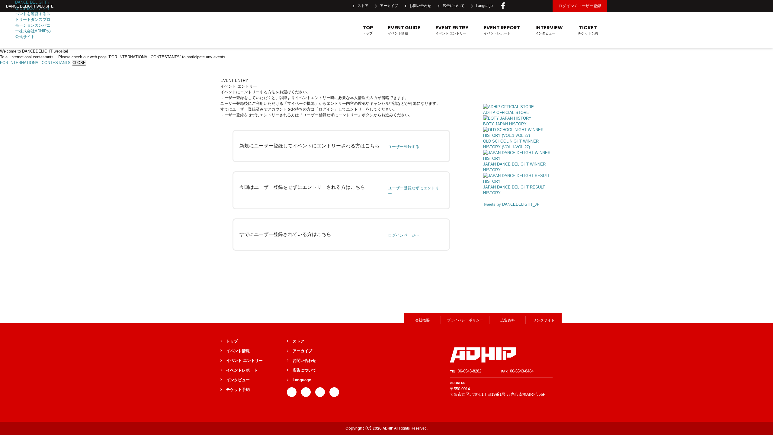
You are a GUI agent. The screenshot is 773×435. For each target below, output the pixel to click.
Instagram (529, 6)
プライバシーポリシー (465, 320)
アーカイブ (389, 6)
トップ (368, 30)
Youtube (543, 6)
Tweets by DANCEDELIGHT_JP (511, 204)
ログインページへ (403, 235)
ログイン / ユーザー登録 (579, 6)
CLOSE (79, 62)
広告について (453, 6)
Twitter (516, 6)
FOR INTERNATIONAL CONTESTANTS (35, 62)
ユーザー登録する (403, 146)
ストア (363, 6)
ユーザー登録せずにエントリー (413, 191)
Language (484, 6)
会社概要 (422, 320)
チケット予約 (588, 30)
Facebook (503, 6)
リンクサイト (544, 320)
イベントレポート (502, 30)
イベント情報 (404, 30)
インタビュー (549, 30)
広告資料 (507, 320)
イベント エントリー (452, 30)
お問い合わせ (420, 6)
